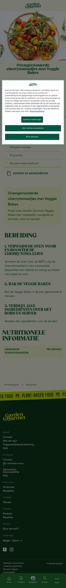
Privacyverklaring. (37, 111)
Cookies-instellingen (32, 119)
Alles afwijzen (32, 137)
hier (38, 106)
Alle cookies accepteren (33, 128)
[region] (33, 112)
